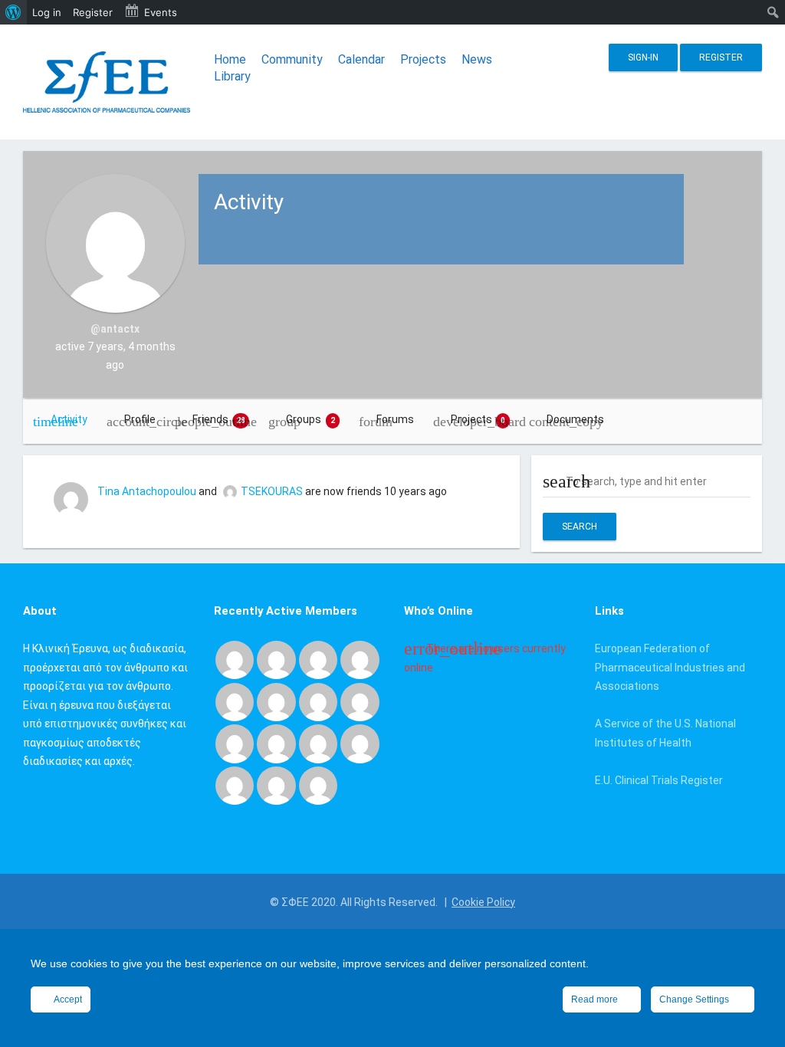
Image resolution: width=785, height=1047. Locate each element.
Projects (423, 59)
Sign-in (643, 57)
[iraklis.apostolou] (359, 701)
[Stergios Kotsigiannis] (359, 659)
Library (232, 76)
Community (292, 59)
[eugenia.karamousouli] (234, 785)
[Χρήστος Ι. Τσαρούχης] (276, 659)
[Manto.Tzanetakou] (318, 743)
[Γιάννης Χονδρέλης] (318, 701)
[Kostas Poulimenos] (234, 659)
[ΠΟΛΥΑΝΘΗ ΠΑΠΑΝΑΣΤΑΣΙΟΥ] (234, 743)
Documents (575, 419)
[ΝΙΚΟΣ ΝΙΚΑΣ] (276, 743)
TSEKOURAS (272, 491)
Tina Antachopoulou (146, 491)
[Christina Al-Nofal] (276, 701)
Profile (140, 419)
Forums (395, 419)
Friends (219, 419)
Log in (46, 12)
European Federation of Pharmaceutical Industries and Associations (670, 667)
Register (721, 57)
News (476, 59)
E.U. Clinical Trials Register (659, 780)
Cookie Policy (483, 902)
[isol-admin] (318, 659)
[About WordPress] (13, 12)
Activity (69, 419)
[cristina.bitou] (276, 785)
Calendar (361, 59)
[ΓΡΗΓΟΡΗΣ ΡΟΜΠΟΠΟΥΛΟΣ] (359, 743)
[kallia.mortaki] (318, 785)
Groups (310, 419)
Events (160, 12)
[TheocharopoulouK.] (234, 701)
